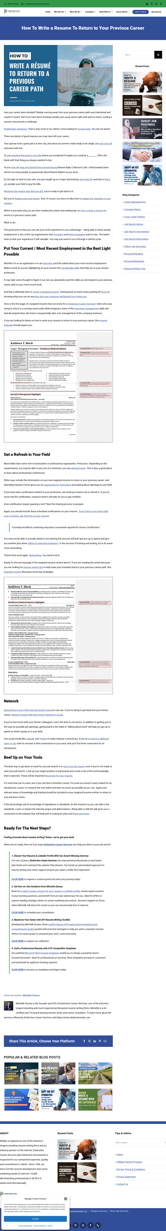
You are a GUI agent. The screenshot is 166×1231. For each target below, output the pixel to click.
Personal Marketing (134, 261)
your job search (73, 766)
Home (120, 1154)
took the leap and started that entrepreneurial (34, 167)
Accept (35, 1219)
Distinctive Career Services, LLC (74, 1211)
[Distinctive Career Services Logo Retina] (12, 9)
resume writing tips (33, 567)
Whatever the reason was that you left (23, 191)
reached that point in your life (26, 155)
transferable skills (70, 268)
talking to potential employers (43, 543)
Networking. (35, 555)
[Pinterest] (99, 1041)
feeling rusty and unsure (27, 198)
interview (47, 263)
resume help (84, 129)
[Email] (105, 1041)
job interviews (82, 813)
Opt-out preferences (25, 1226)
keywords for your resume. (59, 775)
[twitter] (156, 4)
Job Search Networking (136, 239)
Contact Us (122, 1184)
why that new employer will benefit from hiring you (61, 296)
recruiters (58, 234)
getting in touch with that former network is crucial (37, 714)
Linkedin (30, 738)
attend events (78, 468)
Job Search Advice (133, 224)
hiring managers (76, 234)
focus (103, 292)
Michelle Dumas (31, 995)
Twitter (43, 738)
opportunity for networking (57, 484)
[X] (89, 1041)
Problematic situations (15, 129)
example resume (12, 572)
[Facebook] (84, 1041)
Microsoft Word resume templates (42, 953)
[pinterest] (152, 4)
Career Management (135, 202)
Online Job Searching (135, 246)
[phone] (98, 1225)
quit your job (106, 143)
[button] (65, 1198)
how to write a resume (92, 210)
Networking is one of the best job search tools (27, 710)
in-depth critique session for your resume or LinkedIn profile (50, 891)
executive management (86, 308)
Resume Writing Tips (134, 268)
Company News (132, 209)
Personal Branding (133, 253)
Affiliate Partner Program (129, 1162)
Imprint (50, 1226)
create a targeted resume (46, 292)
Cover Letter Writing (134, 216)
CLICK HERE (18, 879)
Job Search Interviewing (136, 231)
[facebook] (161, 4)
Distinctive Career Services (82, 303)
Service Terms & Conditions (131, 1169)
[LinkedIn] (94, 1041)
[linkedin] (147, 4)
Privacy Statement (39, 1226)
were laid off (85, 179)
